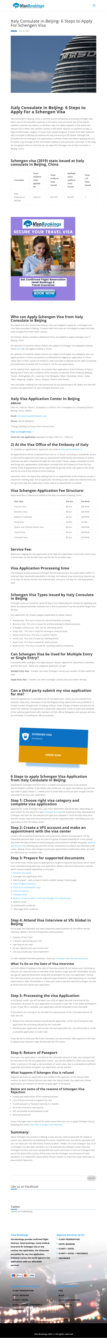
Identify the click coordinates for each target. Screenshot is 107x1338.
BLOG (61, 1295)
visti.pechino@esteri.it (71, 449)
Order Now (53, 755)
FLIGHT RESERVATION (69, 1239)
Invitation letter (20, 894)
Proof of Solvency (21, 891)
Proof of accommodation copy (27, 887)
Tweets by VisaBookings (22, 1211)
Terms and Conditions (69, 1300)
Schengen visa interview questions (72, 958)
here (19, 348)
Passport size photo (22, 873)
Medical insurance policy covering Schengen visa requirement (42, 898)
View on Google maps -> (22, 431)
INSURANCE (64, 1258)
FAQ (61, 1290)
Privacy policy (65, 1304)
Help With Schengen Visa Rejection (46, 1124)
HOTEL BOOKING (67, 1244)
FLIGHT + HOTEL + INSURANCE (73, 1253)
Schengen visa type (53, 812)
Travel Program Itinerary (24, 883)
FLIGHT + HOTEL (66, 1248)
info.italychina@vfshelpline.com (32, 416)
